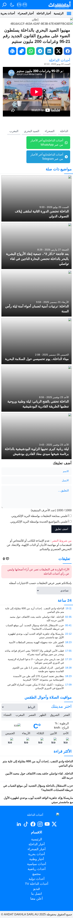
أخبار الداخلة (43, 13)
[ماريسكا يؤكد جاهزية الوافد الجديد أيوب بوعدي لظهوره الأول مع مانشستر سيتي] (36, 635)
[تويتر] (54, 824)
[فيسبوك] (33, 824)
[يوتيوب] (47, 824)
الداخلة (64, 131)
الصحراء (49, 131)
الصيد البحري (31, 131)
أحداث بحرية (36, 854)
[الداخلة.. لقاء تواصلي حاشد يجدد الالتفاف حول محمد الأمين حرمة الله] (36, 618)
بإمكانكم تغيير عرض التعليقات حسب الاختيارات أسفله (40, 583)
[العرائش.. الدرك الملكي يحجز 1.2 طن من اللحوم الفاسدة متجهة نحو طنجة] (36, 669)
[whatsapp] (31, 51)
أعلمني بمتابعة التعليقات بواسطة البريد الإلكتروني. (40, 515)
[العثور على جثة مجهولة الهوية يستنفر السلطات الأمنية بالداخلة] (36, 644)
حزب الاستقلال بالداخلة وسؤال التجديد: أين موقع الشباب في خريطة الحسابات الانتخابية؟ (38, 787)
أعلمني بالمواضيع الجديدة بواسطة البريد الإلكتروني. (39, 521)
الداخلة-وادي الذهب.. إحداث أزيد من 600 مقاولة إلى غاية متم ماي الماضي (38, 763)
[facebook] (68, 51)
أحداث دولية (36, 879)
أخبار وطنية (36, 859)
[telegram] (40, 51)
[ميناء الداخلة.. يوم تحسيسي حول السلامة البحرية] (36, 341)
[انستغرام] (40, 824)
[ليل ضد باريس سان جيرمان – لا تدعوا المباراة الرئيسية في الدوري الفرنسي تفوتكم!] (36, 660)
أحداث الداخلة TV (36, 884)
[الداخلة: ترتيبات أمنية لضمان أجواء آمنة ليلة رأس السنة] (36, 293)
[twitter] (58, 51)
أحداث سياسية (36, 864)
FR (25, 4)
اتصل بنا (36, 893)
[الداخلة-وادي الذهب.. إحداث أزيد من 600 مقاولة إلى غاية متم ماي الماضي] (36, 610)
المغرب (13, 131)
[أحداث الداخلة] (59, 4)
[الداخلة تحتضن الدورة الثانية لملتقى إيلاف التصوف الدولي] (36, 198)
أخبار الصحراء (26, 13)
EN (19, 4)
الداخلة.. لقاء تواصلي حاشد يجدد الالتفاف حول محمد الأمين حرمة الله (39, 775)
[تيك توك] (26, 824)
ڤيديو (36, 888)
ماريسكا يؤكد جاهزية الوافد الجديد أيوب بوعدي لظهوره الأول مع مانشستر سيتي (38, 800)
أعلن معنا (36, 898)
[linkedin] (49, 51)
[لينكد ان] (19, 824)
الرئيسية (58, 13)
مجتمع (36, 874)
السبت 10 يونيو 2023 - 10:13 (57, 64)
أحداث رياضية (37, 869)
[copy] (22, 51)
